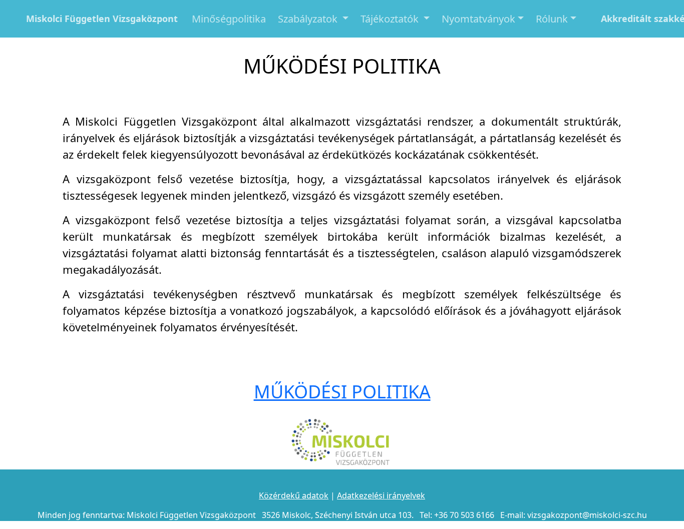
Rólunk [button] (552, 19)
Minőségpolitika (229, 19)
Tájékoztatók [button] (391, 19)
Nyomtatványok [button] (478, 19)
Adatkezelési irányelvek (381, 495)
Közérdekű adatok (293, 495)
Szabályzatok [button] (309, 19)
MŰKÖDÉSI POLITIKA (342, 391)
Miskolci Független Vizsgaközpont (102, 19)
